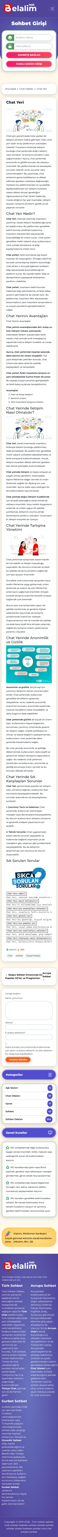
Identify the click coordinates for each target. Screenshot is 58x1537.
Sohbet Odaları (28, 1119)
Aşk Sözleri (28, 1088)
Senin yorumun (14, 998)
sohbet (19, 955)
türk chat (46, 1528)
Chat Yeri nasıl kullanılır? (22, 901)
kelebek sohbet (27, 1525)
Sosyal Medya (33, 955)
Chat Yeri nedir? (16, 894)
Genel (28, 1103)
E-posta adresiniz (15, 1032)
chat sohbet (11, 1525)
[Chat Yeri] (29, 120)
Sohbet (28, 1111)
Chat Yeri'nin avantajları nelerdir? (27, 908)
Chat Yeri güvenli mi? (19, 916)
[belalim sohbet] (19, 8)
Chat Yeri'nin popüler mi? (21, 923)
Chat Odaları (28, 1096)
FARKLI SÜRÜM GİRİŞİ (29, 64)
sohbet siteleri (14, 1528)
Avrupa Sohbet (47, 975)
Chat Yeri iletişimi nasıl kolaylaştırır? (29, 938)
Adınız (9, 1022)
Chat (10, 955)
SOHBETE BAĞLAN (29, 55)
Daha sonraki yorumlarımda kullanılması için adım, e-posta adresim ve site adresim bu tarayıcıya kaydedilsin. (28, 1050)
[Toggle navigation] (52, 9)
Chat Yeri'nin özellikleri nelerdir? (27, 931)
